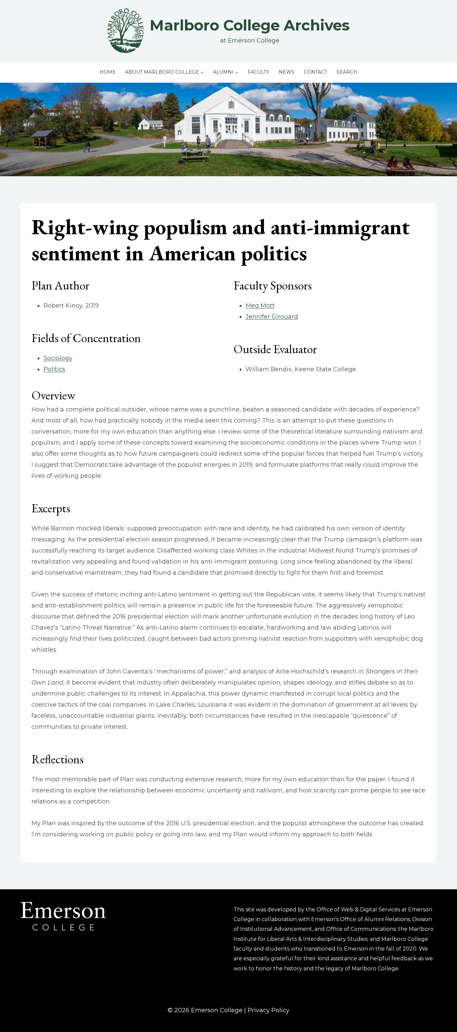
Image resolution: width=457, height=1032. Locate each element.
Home (108, 72)
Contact (315, 72)
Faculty (258, 72)
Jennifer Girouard (272, 316)
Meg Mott (260, 305)
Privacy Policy (268, 1010)
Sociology (57, 358)
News (286, 72)
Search (347, 72)
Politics (54, 369)
